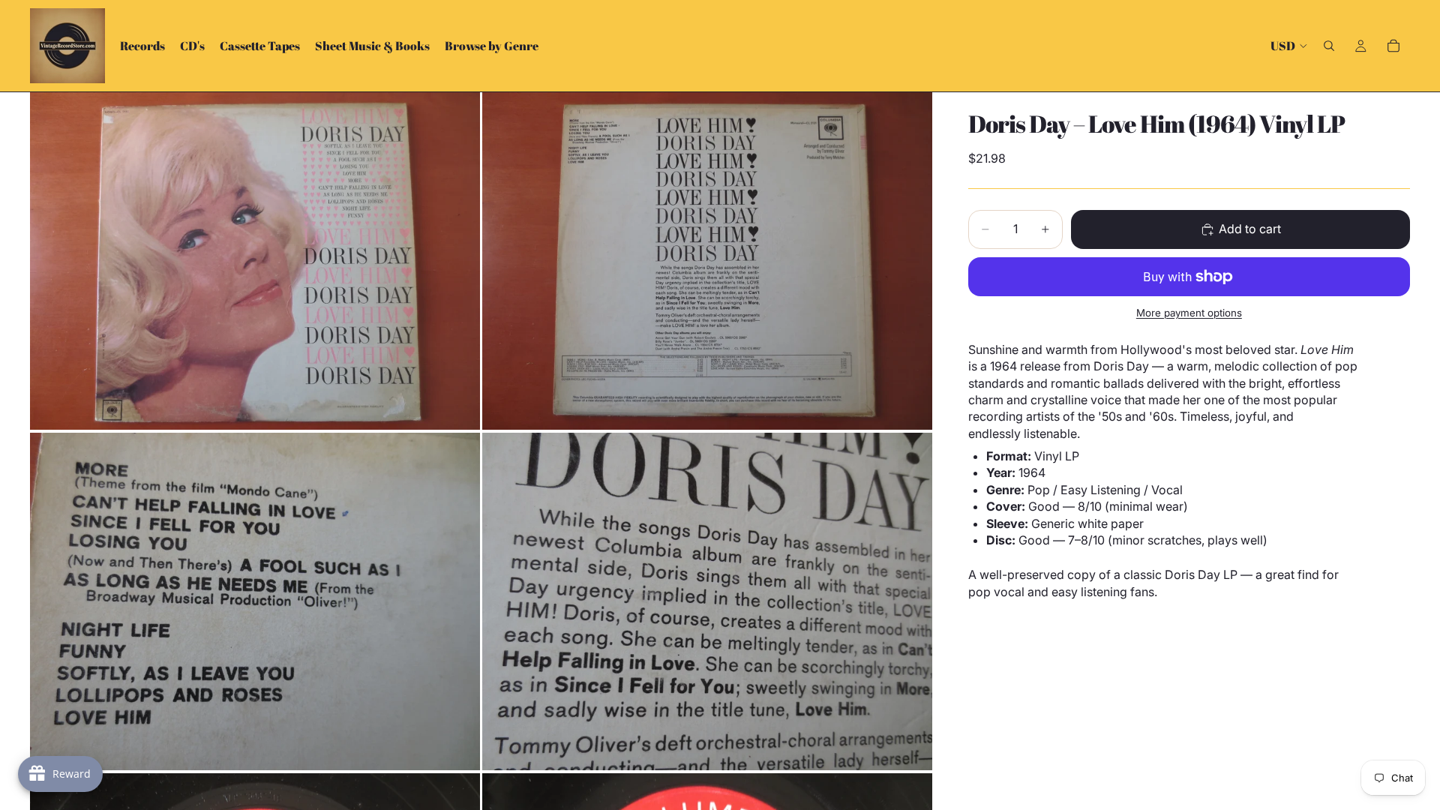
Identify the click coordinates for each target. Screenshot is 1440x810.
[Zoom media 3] (255, 601)
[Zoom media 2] (707, 261)
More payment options (1189, 313)
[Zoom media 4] (707, 601)
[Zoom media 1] (255, 261)
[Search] (1329, 45)
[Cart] (1393, 45)
